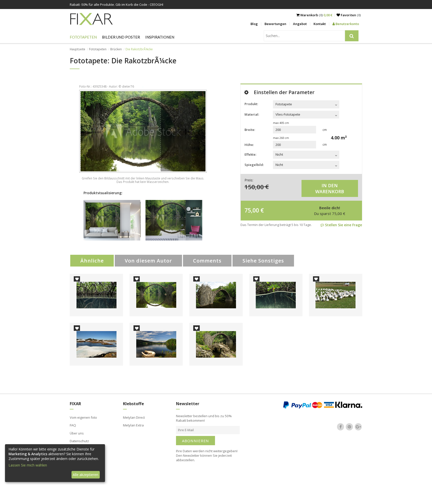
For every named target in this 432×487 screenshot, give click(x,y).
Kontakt (320, 24)
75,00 (251, 210)
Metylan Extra (133, 425)
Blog (254, 24)
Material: (251, 114)
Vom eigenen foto (83, 417)
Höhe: (249, 144)
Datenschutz (79, 441)
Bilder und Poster (121, 37)
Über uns (77, 433)
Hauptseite (77, 49)
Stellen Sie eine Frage (343, 224)
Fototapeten (83, 37)
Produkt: (251, 104)
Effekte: (250, 154)
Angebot (300, 24)
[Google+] (358, 426)
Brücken (116, 49)
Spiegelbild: (254, 164)
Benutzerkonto (347, 24)
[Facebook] (340, 426)
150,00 (254, 186)
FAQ (73, 425)
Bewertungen (275, 24)
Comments (207, 260)
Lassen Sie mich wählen (27, 465)
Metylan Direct (134, 417)
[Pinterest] (350, 426)
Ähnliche (92, 260)
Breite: (249, 129)
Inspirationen (159, 37)
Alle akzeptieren (85, 474)
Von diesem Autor (148, 260)
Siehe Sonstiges (263, 260)
